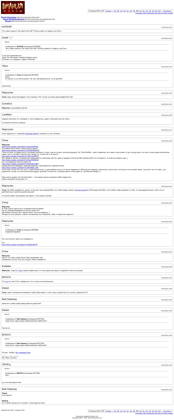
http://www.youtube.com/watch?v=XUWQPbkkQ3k (20, 150)
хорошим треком (31, 134)
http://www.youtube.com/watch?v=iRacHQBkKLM (20, 160)
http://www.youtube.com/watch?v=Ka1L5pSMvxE (20, 147)
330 (115, 11)
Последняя (167, 11)
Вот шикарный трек (23, 353)
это (6, 281)
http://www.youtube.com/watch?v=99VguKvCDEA (20, 164)
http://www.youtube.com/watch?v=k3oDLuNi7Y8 (19, 245)
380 (118, 11)
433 (147, 11)
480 (156, 11)
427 (127, 11)
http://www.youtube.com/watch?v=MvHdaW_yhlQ (20, 168)
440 (153, 11)
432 (143, 11)
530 (159, 11)
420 (121, 11)
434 (150, 11)
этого (20, 270)
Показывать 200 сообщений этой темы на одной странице (154, 13)
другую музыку (80, 190)
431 (140, 11)
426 (124, 11)
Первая (108, 11)
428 (131, 11)
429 (134, 11)
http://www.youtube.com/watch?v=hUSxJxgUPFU (20, 156)
